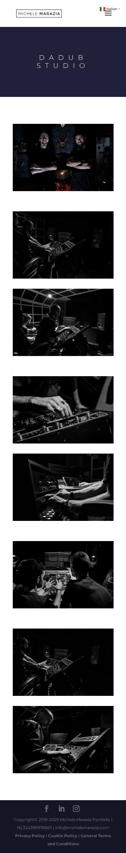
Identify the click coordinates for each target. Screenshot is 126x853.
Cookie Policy (62, 835)
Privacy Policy (30, 835)
